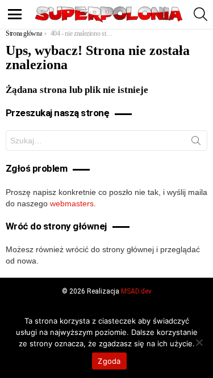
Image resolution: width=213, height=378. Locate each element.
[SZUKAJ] (200, 14)
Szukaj (196, 142)
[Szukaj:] (106, 140)
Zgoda (109, 361)
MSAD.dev (136, 291)
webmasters (72, 203)
